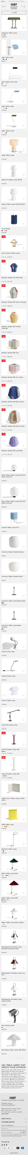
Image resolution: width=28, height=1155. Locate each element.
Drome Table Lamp (8, 700)
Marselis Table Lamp (9, 849)
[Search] (5, 6)
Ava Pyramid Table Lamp (11, 253)
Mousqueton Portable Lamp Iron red (13, 974)
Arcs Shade (6, 228)
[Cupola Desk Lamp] (14, 666)
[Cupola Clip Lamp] (14, 641)
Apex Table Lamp (8, 131)
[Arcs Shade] (14, 219)
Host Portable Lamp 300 (10, 774)
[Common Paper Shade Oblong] (14, 542)
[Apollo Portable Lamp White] (14, 170)
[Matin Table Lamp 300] (14, 863)
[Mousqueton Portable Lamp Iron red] (14, 963)
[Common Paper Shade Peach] (14, 566)
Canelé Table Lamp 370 (10, 527)
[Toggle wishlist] (23, 28)
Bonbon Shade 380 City (10, 352)
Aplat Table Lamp (8, 155)
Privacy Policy (5, 1136)
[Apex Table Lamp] (14, 121)
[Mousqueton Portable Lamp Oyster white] (14, 989)
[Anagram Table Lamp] (14, 23)
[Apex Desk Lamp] (14, 96)
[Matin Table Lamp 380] (14, 888)
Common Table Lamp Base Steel (13, 601)
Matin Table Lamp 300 (10, 873)
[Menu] (3, 6)
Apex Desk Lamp (8, 106)
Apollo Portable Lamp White (12, 179)
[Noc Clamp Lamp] (14, 1015)
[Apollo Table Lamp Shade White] (14, 194)
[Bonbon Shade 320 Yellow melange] (14, 316)
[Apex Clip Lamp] (14, 47)
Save (23, 1132)
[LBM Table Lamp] (14, 814)
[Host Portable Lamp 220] (14, 739)
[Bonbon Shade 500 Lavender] (14, 440)
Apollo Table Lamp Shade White (13, 204)
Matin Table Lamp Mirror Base (13, 922)
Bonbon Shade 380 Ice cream (12, 377)
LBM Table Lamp (8, 824)
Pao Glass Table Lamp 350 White (14, 1050)
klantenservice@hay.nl (8, 1105)
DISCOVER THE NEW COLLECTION (16, 1)
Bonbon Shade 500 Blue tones (13, 401)
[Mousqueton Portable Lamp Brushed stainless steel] (14, 937)
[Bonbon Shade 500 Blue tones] (14, 392)
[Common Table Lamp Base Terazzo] (14, 615)
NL (4, 1)
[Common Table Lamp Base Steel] (14, 591)
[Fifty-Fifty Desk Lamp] (14, 715)
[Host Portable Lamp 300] (14, 764)
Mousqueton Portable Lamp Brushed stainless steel (12, 947)
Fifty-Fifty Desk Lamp (9, 725)
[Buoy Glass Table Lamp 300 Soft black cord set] (14, 491)
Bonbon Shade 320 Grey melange (14, 302)
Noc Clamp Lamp (8, 1025)
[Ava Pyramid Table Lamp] (14, 243)
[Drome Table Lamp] (14, 690)
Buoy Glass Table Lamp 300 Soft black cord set (14, 502)
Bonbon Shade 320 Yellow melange (11, 327)
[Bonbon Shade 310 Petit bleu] (14, 267)
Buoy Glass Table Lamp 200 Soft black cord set (14, 476)
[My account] (24, 6)
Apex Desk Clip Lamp (9, 82)
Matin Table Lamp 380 (10, 898)
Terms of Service (14, 1136)
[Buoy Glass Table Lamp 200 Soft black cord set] (14, 465)
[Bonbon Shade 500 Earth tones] (14, 416)
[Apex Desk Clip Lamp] (14, 72)
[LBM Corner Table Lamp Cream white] (14, 788)
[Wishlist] (22, 6)
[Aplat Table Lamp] (14, 145)
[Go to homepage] (14, 4)
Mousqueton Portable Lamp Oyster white (12, 1000)
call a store (5, 1113)
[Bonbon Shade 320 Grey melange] (14, 292)
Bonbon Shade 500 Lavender (12, 450)
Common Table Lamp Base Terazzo (11, 626)
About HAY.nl (6, 1118)
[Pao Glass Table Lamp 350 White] (14, 1040)
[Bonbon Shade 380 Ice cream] (14, 367)
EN (2, 1)
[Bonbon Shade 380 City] (14, 343)
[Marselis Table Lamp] (14, 839)
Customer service (8, 1122)
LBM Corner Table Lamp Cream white (13, 799)
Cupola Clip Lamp (8, 651)
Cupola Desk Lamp (8, 676)
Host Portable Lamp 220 (10, 749)
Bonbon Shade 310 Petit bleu (12, 277)
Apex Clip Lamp (7, 57)
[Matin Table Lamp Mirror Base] (14, 912)
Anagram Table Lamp (9, 33)
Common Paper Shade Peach (12, 576)
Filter (15, 12)
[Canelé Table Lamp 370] (14, 517)
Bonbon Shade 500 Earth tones (13, 426)
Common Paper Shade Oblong (13, 552)
